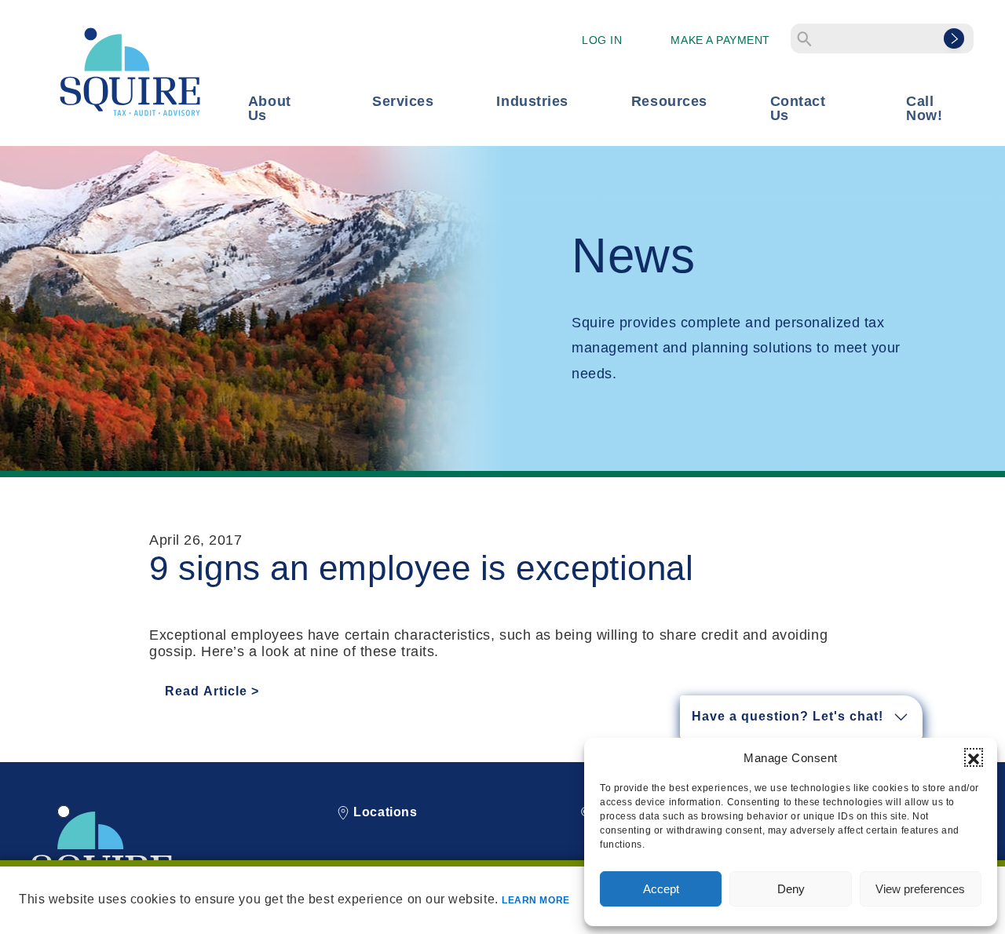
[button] (973, 757)
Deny (791, 889)
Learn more (535, 900)
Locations (383, 812)
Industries (532, 101)
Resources (669, 101)
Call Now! (924, 108)
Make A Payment (720, 40)
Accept (661, 889)
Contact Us (798, 108)
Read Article (206, 691)
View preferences (920, 889)
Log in (602, 40)
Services (402, 101)
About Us (269, 108)
